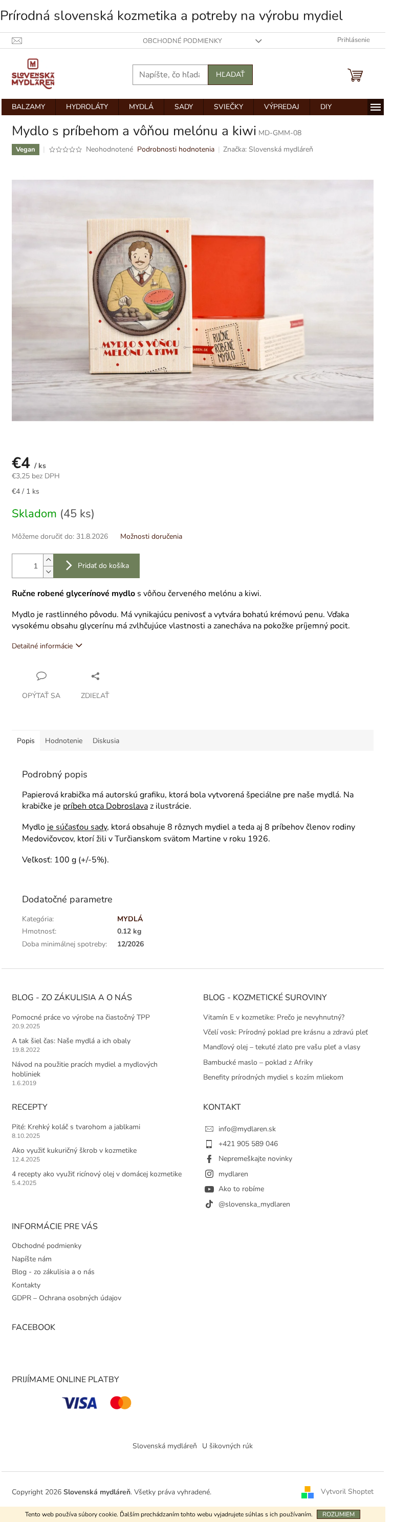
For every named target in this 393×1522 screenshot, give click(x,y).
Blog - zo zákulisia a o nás (53, 1272)
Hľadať (230, 74)
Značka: (268, 149)
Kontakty (26, 1285)
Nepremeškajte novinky (255, 1159)
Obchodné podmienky (182, 41)
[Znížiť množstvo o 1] (48, 572)
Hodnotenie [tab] (63, 741)
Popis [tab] (26, 741)
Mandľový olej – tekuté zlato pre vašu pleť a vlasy (281, 1047)
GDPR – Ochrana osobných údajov (66, 1298)
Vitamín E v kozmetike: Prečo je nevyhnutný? (273, 1017)
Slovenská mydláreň (165, 1446)
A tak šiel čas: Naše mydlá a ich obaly (71, 1041)
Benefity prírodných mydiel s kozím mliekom (273, 1077)
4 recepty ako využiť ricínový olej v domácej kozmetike (97, 1174)
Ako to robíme (241, 1189)
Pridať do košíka (103, 565)
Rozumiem (338, 1514)
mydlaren (233, 1174)
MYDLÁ (130, 919)
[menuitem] (28, 107)
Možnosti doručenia (151, 536)
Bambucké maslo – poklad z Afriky (258, 1062)
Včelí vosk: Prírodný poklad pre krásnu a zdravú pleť (285, 1032)
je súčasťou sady (77, 827)
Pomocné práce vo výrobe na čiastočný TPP (81, 1017)
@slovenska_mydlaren (254, 1204)
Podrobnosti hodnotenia (175, 149)
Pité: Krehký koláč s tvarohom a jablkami (76, 1127)
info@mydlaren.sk (247, 1129)
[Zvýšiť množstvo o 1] (48, 560)
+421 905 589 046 (248, 1144)
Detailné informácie (42, 646)
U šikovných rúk (227, 1446)
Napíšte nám (32, 1259)
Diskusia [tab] (106, 741)
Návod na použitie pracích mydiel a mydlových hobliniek (85, 1069)
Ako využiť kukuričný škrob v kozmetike (74, 1150)
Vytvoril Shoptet (347, 1492)
